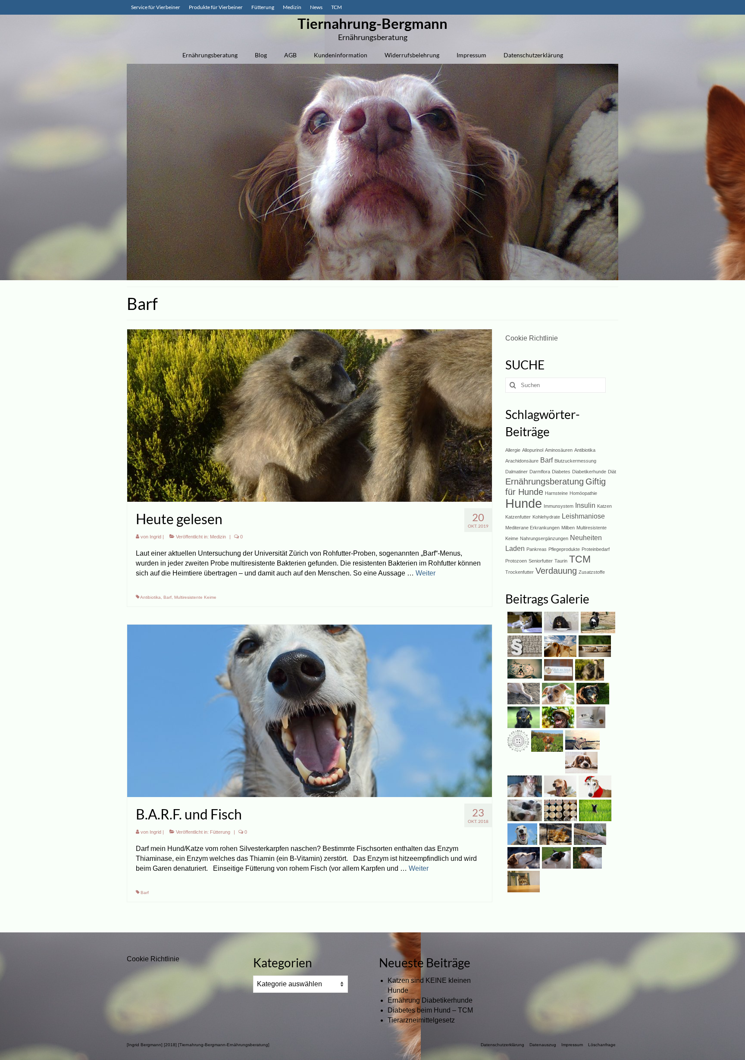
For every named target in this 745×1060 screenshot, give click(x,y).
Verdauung (556, 570)
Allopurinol (532, 450)
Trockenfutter (519, 572)
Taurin (560, 560)
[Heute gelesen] (309, 415)
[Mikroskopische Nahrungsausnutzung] (589, 717)
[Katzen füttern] (522, 881)
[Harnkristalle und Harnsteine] (554, 834)
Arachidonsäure (521, 460)
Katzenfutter (518, 516)
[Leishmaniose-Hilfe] (589, 834)
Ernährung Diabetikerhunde (430, 1000)
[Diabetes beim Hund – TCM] (597, 622)
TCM (580, 559)
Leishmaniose (583, 516)
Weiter (425, 573)
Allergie (512, 450)
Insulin (585, 505)
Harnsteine (556, 493)
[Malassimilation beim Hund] (523, 786)
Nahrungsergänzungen (544, 538)
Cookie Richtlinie (531, 338)
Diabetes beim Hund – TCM (430, 1010)
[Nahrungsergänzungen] (594, 810)
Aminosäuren (559, 450)
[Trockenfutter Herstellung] (580, 762)
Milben (568, 527)
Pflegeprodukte (564, 549)
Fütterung (220, 832)
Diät (612, 471)
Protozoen (516, 560)
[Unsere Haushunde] (522, 858)
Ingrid (155, 536)
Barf (167, 597)
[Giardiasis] (522, 693)
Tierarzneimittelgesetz (421, 1020)
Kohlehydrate (546, 516)
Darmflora (539, 471)
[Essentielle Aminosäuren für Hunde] (517, 741)
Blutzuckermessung (575, 460)
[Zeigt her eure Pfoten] (523, 810)
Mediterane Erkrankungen (532, 527)
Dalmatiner (516, 471)
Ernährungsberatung (544, 481)
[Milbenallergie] (557, 693)
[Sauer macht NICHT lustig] (522, 717)
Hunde (523, 503)
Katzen (604, 506)
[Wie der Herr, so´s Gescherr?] (557, 717)
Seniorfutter (541, 560)
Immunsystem (558, 506)
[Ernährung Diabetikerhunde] (560, 622)
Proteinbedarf (596, 549)
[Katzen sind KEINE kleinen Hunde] (523, 622)
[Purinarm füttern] (593, 646)
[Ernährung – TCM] (581, 740)
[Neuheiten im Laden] (523, 669)
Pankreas (536, 549)
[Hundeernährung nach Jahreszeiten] (559, 646)
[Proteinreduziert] (559, 810)
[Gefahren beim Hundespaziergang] (546, 741)
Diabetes (561, 471)
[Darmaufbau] (555, 858)
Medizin (218, 536)
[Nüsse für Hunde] (593, 786)
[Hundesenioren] (591, 693)
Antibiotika (150, 597)
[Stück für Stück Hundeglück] (557, 670)
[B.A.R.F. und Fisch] (309, 710)
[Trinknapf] (586, 858)
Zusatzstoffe (592, 572)
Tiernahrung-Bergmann (372, 23)
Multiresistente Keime (195, 597)
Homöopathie (583, 493)
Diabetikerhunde (589, 471)
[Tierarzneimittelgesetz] (523, 646)
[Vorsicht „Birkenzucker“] (559, 786)
